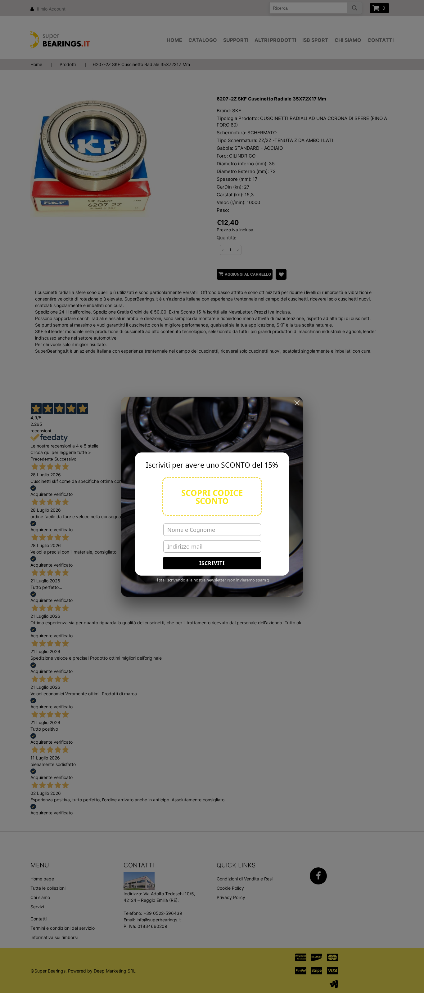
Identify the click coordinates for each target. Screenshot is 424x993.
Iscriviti (212, 563)
